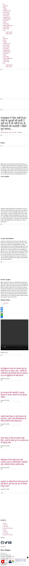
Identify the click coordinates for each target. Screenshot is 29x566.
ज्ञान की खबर (6, 20)
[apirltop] (14, 135)
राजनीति (5, 9)
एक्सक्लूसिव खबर (6, 17)
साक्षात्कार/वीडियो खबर (7, 25)
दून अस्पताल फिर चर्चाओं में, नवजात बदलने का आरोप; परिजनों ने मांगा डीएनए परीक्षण (14, 394)
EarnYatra (3, 546)
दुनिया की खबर (9, 33)
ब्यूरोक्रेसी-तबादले (6, 19)
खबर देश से (5, 6)
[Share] (14, 317)
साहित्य (4, 22)
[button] (14, 35)
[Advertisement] (14, 193)
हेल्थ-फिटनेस (6, 24)
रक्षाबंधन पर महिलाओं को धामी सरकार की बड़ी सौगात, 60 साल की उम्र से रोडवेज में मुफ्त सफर (14, 483)
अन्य (4, 30)
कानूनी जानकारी (9, 32)
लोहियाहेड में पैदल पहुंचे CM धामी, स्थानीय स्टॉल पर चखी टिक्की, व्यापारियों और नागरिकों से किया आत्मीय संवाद (14, 462)
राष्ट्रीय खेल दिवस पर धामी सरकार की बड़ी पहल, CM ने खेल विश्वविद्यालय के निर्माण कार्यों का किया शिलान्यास (13, 418)
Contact (5, 525)
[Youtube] (9, 542)
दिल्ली (4, 7)
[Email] (14, 313)
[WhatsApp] (14, 315)
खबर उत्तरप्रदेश (6, 14)
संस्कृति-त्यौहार (6, 27)
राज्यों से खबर (6, 15)
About (4, 523)
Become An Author (8, 528)
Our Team (5, 526)
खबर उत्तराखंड (6, 12)
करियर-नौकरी (6, 29)
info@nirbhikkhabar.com (12, 520)
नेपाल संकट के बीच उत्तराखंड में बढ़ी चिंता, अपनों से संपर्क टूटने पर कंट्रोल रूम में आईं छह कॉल (14, 440)
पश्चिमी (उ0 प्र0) (7, 10)
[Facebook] (14, 308)
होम (4, 4)
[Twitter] (14, 310)
